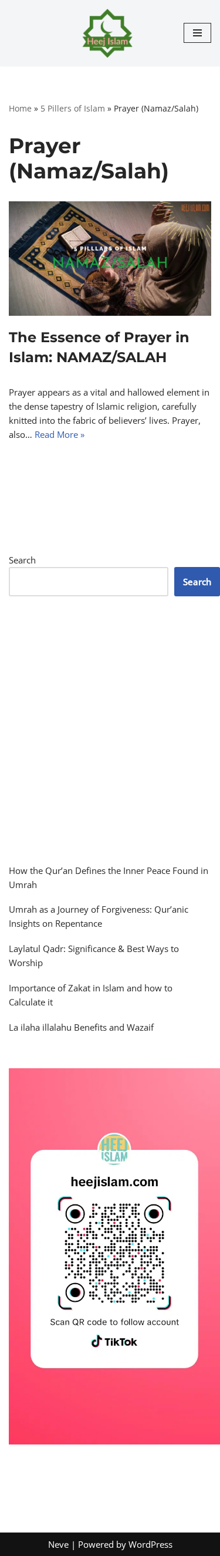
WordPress (150, 1544)
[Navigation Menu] (197, 33)
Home (20, 108)
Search (22, 560)
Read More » (59, 434)
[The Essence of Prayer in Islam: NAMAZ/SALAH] (110, 258)
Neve (58, 1544)
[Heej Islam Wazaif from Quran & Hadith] (110, 33)
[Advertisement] (110, 730)
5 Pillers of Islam (72, 108)
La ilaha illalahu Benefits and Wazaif (81, 1027)
